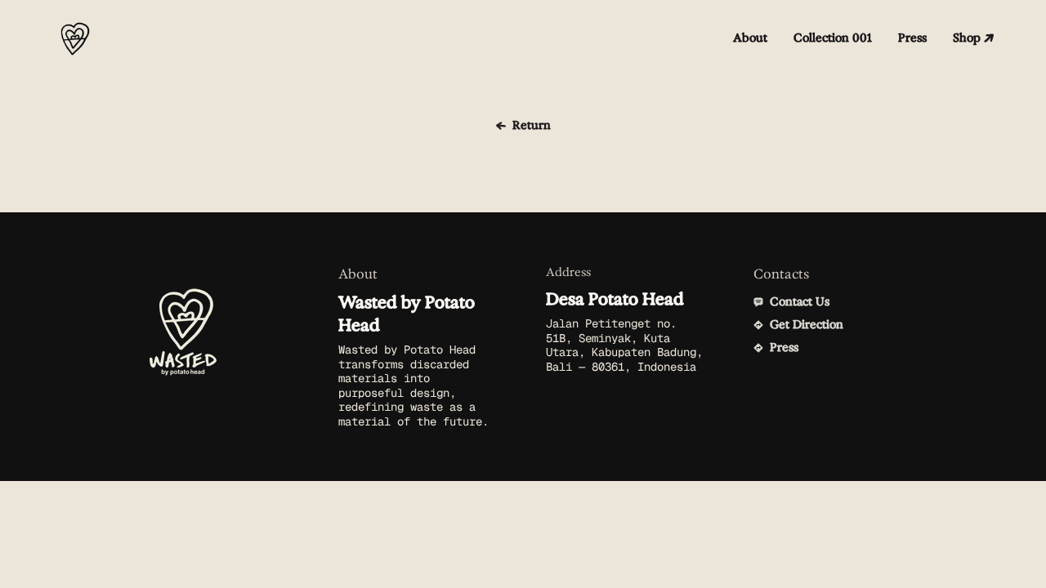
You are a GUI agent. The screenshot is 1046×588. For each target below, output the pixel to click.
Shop (967, 38)
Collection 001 (832, 38)
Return (531, 125)
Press (912, 38)
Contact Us (799, 302)
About (750, 38)
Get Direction (806, 325)
